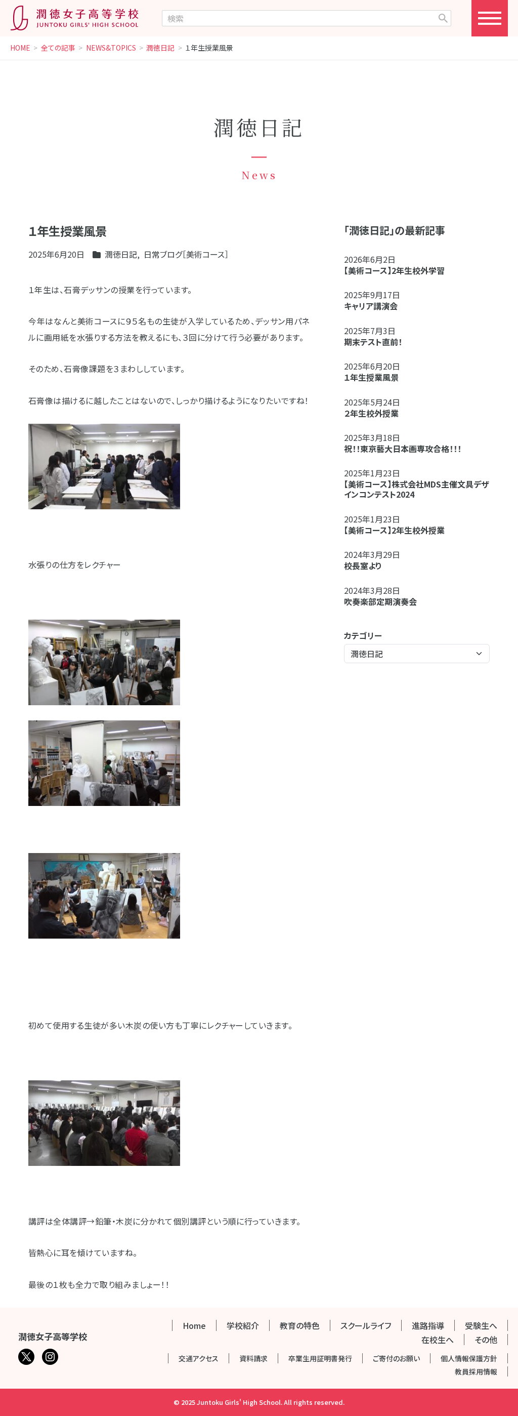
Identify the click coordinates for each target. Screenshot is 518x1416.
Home (194, 1325)
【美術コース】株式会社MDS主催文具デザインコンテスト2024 (416, 489)
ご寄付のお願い (396, 1358)
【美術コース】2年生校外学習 (398, 270)
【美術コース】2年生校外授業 (394, 530)
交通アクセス (199, 1358)
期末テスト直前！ (373, 342)
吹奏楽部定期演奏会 (380, 601)
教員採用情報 (476, 1371)
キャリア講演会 (371, 306)
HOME (20, 48)
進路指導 (428, 1325)
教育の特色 (300, 1325)
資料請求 (253, 1358)
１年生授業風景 (371, 377)
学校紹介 (243, 1325)
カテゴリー (363, 635)
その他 (485, 1339)
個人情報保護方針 (469, 1358)
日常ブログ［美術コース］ (186, 254)
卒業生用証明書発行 (320, 1358)
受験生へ (481, 1325)
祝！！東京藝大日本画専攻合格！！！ (402, 448)
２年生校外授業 (375, 413)
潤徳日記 (160, 48)
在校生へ (437, 1339)
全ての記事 (58, 48)
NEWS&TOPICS (111, 48)
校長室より (363, 565)
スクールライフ (365, 1325)
